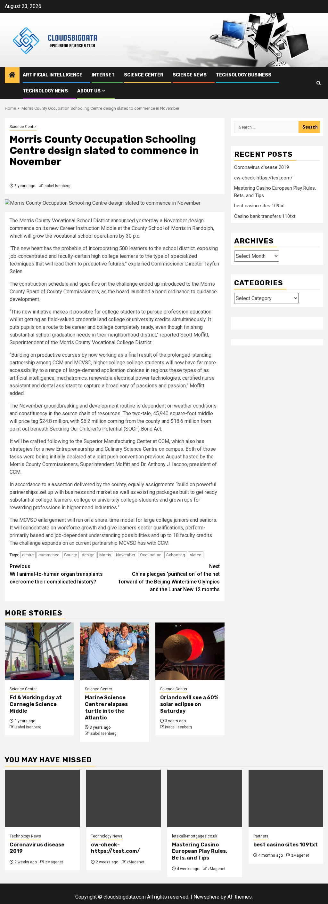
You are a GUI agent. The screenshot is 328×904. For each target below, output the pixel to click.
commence (48, 554)
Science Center (143, 75)
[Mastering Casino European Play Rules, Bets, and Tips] (204, 798)
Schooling (175, 554)
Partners (260, 836)
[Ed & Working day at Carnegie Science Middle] (39, 651)
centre (28, 554)
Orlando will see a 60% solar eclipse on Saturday (189, 704)
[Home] (12, 75)
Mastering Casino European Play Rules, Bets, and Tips (199, 851)
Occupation (150, 554)
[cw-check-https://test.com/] (123, 798)
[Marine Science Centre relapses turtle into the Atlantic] (114, 651)
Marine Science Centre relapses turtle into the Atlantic (106, 707)
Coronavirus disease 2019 (261, 167)
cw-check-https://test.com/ (263, 178)
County (70, 554)
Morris (105, 554)
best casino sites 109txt (259, 206)
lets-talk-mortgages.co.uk (194, 836)
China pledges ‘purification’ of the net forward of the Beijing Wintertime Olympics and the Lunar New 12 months (169, 577)
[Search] (319, 83)
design (88, 554)
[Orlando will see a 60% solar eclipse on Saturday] (189, 651)
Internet (103, 75)
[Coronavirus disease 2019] (42, 798)
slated (195, 554)
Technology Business (243, 75)
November (125, 554)
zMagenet (54, 862)
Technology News (45, 91)
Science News (190, 75)
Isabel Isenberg (57, 186)
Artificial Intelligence (52, 75)
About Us (89, 91)
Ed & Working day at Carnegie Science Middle (36, 704)
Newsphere (206, 897)
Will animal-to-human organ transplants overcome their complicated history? (56, 574)
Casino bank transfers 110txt (264, 216)
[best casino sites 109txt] (286, 798)
